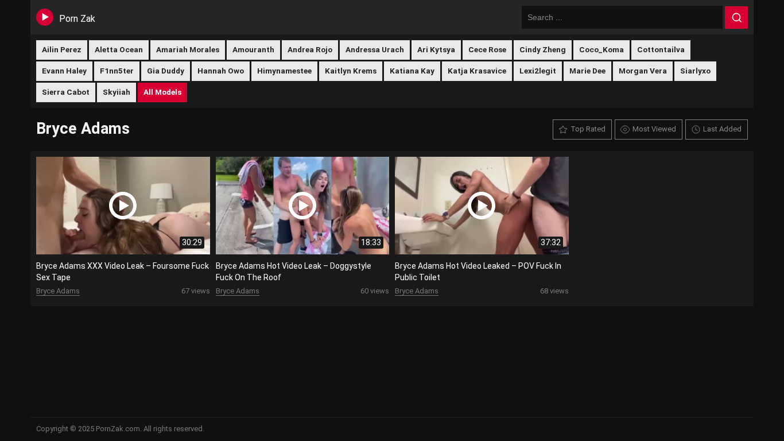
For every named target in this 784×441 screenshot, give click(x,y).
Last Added (722, 129)
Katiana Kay (412, 70)
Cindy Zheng (542, 49)
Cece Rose (487, 49)
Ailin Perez (61, 49)
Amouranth (253, 49)
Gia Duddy (165, 70)
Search (736, 17)
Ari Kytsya (436, 49)
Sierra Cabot (66, 91)
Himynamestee (284, 70)
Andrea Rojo (310, 49)
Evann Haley (64, 70)
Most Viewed (654, 129)
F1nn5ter (117, 70)
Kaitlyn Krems (351, 70)
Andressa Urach (375, 49)
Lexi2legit (537, 70)
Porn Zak (77, 18)
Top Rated (588, 129)
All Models (162, 91)
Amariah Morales (187, 49)
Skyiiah (116, 91)
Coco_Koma (601, 49)
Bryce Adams (58, 291)
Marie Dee (587, 70)
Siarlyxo (695, 70)
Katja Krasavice (477, 70)
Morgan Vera (643, 70)
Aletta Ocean (119, 49)
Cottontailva (661, 49)
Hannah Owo (220, 70)
